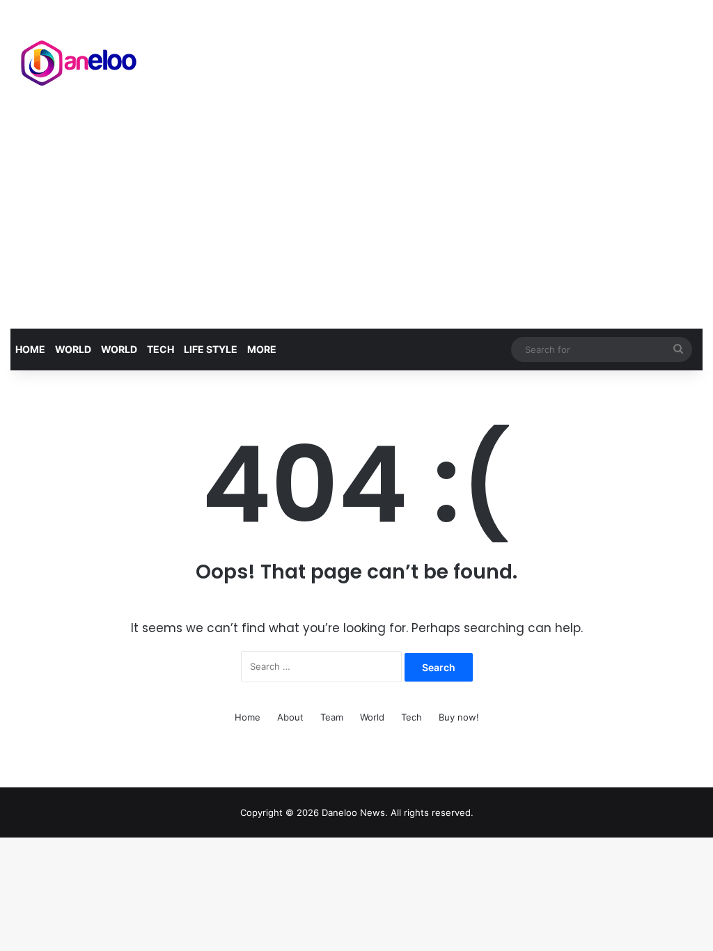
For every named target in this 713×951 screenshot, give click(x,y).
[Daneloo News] (80, 60)
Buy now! (459, 717)
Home (30, 349)
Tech (160, 349)
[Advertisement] (356, 224)
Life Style (210, 349)
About (290, 717)
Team (331, 717)
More (261, 349)
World (73, 349)
